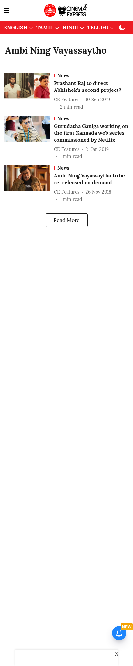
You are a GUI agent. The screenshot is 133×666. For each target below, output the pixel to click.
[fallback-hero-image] (29, 92)
